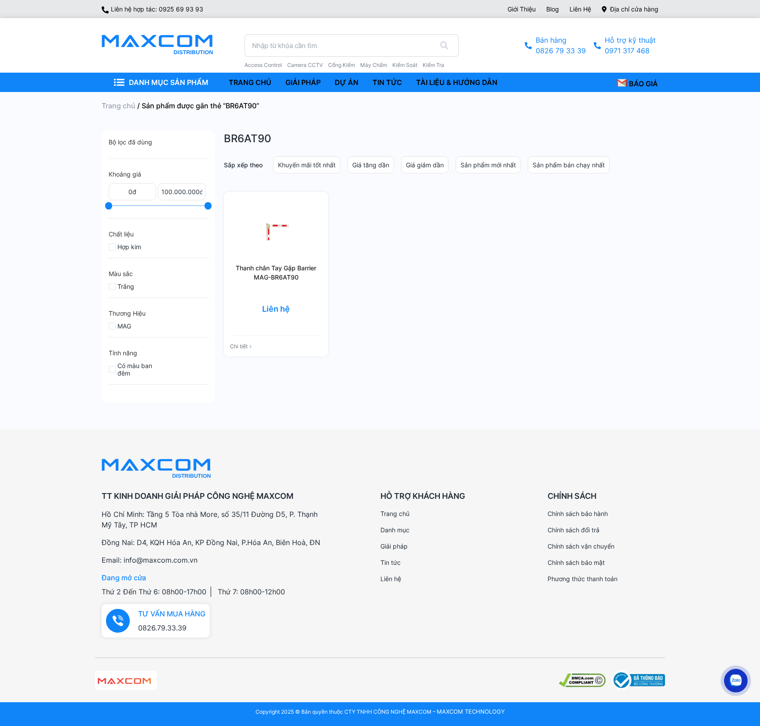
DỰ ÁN (346, 82)
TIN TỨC (387, 82)
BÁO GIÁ (642, 83)
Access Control (263, 65)
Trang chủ (118, 105)
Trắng (125, 286)
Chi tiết (239, 346)
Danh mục (394, 530)
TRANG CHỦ (250, 82)
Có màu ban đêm (134, 369)
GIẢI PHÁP (303, 82)
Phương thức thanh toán (583, 578)
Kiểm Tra (433, 65)
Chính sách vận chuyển (581, 546)
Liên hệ (580, 9)
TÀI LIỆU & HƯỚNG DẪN (456, 82)
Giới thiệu (522, 9)
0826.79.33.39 (162, 627)
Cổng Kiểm (341, 65)
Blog (552, 9)
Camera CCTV (305, 65)
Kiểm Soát (404, 65)
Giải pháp (394, 546)
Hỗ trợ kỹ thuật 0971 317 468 (630, 45)
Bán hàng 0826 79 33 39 (561, 45)
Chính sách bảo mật (576, 562)
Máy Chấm (373, 65)
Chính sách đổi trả (573, 530)
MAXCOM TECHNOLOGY (471, 711)
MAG (124, 326)
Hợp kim (129, 247)
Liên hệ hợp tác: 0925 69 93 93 (157, 9)
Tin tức (390, 562)
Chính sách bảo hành (578, 513)
